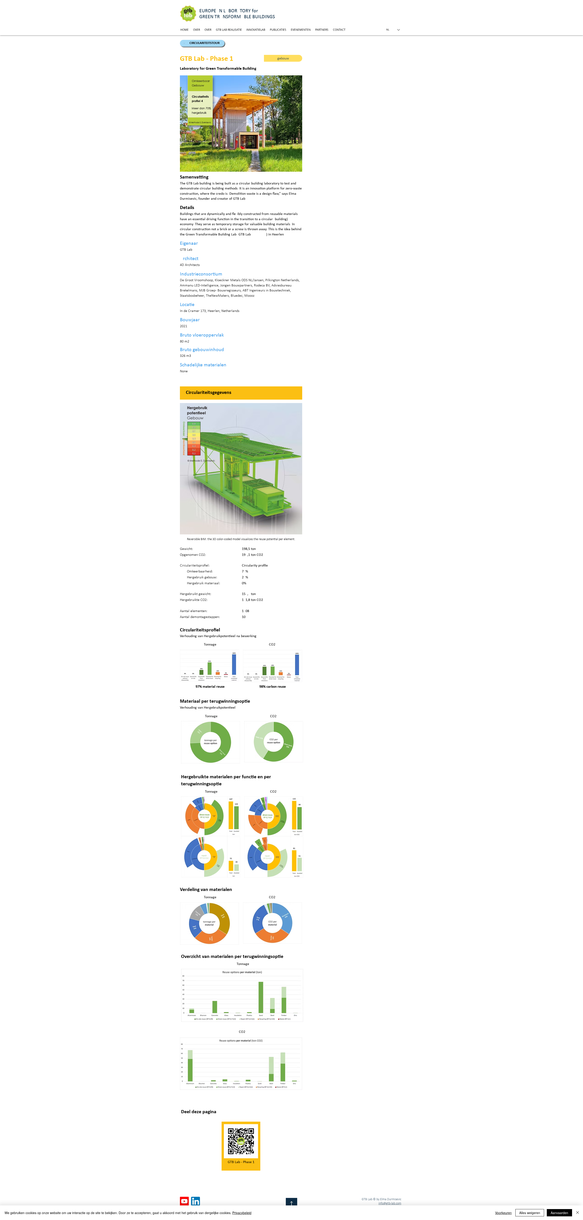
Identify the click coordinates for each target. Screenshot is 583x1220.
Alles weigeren (529, 1212)
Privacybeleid (241, 1212)
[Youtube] (184, 1201)
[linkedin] (195, 1201)
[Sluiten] (577, 1212)
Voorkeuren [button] (503, 1212)
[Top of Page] (291, 1203)
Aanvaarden (559, 1212)
